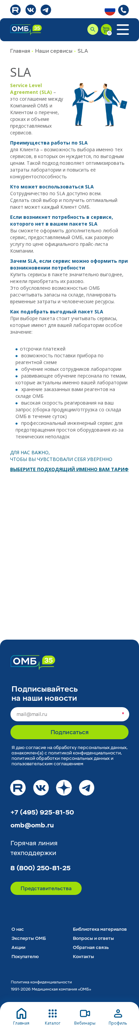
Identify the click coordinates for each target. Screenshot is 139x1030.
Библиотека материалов (100, 929)
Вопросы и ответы (93, 938)
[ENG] (110, 10)
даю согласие (31, 747)
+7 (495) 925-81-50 (42, 812)
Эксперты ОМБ (28, 938)
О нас (17, 929)
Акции (18, 947)
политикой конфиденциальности (84, 753)
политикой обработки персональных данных (60, 758)
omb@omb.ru (32, 825)
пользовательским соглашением (47, 764)
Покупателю (25, 956)
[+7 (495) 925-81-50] (123, 10)
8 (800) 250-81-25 (40, 868)
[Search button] (92, 29)
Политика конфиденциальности (41, 982)
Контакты (83, 956)
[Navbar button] (123, 29)
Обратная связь (91, 947)
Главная (20, 51)
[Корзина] (106, 29)
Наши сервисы (54, 51)
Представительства (46, 888)
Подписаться (70, 732)
